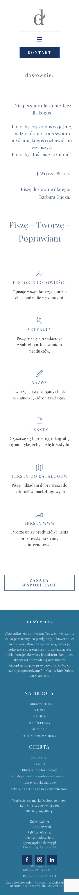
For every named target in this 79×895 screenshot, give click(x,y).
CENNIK (39, 716)
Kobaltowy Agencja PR (39, 847)
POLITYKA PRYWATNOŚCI (39, 736)
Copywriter (39, 757)
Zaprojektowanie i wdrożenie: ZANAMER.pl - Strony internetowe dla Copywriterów (39, 884)
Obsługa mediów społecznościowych (39, 776)
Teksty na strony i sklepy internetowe (39, 789)
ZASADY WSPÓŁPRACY (39, 583)
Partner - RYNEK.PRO (39, 876)
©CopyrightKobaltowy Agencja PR (39, 868)
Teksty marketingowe (39, 782)
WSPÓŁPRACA (39, 723)
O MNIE (39, 710)
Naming (39, 763)
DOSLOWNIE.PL (39, 704)
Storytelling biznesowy (39, 770)
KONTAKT (40, 52)
